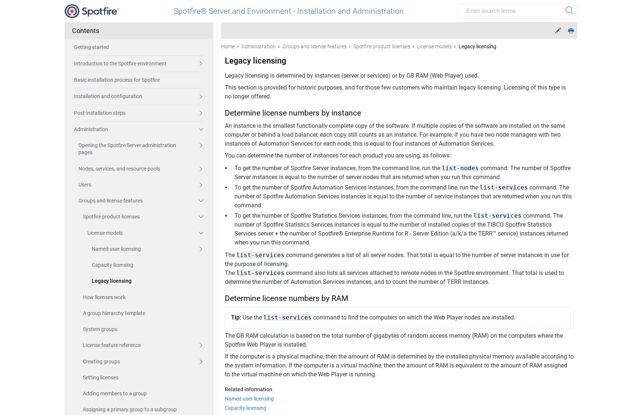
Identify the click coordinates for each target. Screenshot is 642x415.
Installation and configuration (108, 96)
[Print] (571, 30)
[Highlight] (558, 30)
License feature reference (112, 345)
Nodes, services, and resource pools (119, 169)
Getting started (91, 47)
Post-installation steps (100, 113)
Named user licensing (116, 249)
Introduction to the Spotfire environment (120, 64)
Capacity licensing (112, 265)
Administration (91, 129)
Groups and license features (110, 201)
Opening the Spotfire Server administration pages (127, 148)
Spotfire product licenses (111, 217)
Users (84, 185)
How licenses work (104, 297)
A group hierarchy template (114, 313)
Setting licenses (101, 377)
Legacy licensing (112, 281)
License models (105, 233)
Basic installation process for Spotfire (117, 80)
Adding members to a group (115, 393)
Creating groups (101, 361)
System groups (100, 329)
